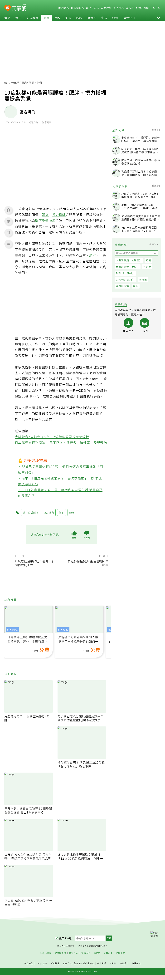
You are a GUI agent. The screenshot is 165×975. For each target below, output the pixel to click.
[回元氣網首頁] (19, 7)
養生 (18, 18)
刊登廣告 (28, 963)
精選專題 (73, 953)
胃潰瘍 (143, 279)
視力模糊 (59, 214)
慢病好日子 (130, 18)
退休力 (91, 18)
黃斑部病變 (122, 286)
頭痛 (45, 214)
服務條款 (67, 963)
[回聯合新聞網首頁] (7, 8)
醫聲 (115, 18)
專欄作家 (120, 953)
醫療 (46, 18)
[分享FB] (8, 210)
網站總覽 (136, 963)
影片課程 (12, 630)
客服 (45, 963)
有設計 (107, 7)
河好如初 (93, 7)
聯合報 (65, 7)
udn (6, 82)
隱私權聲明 (88, 963)
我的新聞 (143, 7)
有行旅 (120, 7)
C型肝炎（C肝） (125, 279)
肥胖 (92, 255)
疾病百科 (85, 953)
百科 (57, 18)
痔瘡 (148, 260)
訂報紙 (113, 963)
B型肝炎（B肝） (125, 273)
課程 (79, 18)
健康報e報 (65, 938)
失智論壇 (32, 18)
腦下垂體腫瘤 (45, 220)
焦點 (7, 18)
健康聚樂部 (60, 953)
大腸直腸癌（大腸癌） (129, 260)
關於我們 (124, 963)
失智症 (147, 266)
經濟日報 (78, 7)
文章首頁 (108, 953)
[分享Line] (8, 221)
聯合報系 (101, 963)
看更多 (156, 129)
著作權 (77, 963)
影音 (68, 18)
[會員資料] (154, 7)
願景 (131, 7)
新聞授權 (55, 963)
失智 (104, 18)
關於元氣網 (45, 953)
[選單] (159, 7)
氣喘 (135, 286)
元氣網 (15, 82)
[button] (158, 17)
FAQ (38, 963)
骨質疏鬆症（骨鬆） (127, 266)
